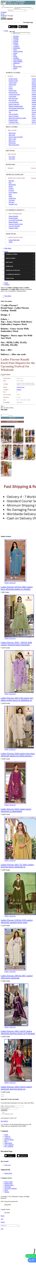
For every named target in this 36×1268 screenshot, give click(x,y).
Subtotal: (3, 17)
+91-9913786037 (7, 1)
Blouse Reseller (13, 222)
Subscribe (4, 1110)
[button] (18, 1265)
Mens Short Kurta (14, 145)
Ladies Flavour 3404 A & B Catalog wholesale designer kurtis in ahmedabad (16, 1089)
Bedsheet (10, 168)
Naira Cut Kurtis (13, 116)
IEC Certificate (8, 1146)
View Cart (4, 19)
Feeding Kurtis (13, 79)
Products (7, 284)
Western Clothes (13, 228)
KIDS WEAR (12, 154)
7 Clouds (15, 44)
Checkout (10, 19)
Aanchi (15, 56)
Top (10, 112)
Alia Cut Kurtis (13, 114)
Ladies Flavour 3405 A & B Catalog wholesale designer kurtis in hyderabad (18, 1032)
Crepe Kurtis (12, 96)
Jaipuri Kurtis (13, 90)
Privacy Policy (8, 1182)
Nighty (11, 242)
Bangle (11, 186)
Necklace (11, 190)
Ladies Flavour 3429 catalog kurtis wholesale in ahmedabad (16, 810)
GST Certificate (9, 1145)
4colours (15, 43)
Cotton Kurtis (13, 82)
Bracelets (11, 180)
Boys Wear (12, 157)
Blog (5, 1141)
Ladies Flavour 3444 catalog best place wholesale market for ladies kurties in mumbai (18, 755)
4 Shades (15, 41)
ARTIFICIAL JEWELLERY (16, 178)
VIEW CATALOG (10, 583)
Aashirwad (16, 63)
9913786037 (4, 1121)
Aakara (15, 53)
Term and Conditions (10, 1188)
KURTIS (10, 76)
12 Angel (15, 39)
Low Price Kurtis (14, 102)
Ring (10, 182)
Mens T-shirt (12, 139)
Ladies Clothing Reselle (15, 213)
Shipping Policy (9, 1185)
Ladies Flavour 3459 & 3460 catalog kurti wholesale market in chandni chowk (17, 589)
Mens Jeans (12, 141)
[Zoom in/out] (3, 1094)
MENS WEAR (12, 130)
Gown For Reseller (14, 226)
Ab (14, 65)
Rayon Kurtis (13, 100)
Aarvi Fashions (17, 60)
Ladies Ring (12, 198)
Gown (10, 86)
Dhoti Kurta (12, 143)
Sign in (16, 3)
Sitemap (6, 1192)
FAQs (6, 1190)
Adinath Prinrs (17, 66)
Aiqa (14, 70)
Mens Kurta (12, 133)
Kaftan (11, 88)
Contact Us (10, 3)
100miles (15, 38)
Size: (2, 406)
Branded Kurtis (13, 120)
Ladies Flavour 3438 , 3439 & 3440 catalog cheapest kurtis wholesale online (16, 644)
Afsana (15, 68)
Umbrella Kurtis (13, 122)
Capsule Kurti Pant (14, 94)
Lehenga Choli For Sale (16, 224)
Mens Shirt (12, 135)
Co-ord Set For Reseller (16, 220)
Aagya (15, 49)
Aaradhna (16, 58)
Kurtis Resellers (13, 218)
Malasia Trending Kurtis (16, 106)
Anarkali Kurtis (13, 110)
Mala (10, 194)
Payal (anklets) (13, 192)
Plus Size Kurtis (13, 98)
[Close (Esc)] (1, 1094)
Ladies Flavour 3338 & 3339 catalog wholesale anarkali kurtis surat (17, 921)
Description (7, 296)
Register (21, 3)
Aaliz (14, 55)
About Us (7, 1136)
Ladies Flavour (20, 387)
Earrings (11, 188)
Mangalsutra (12, 184)
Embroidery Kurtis (14, 124)
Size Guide (4, 409)
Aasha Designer (17, 61)
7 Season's (16, 46)
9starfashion (16, 48)
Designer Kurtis (13, 81)
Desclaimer (7, 1187)
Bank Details (8, 1143)
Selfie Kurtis (12, 84)
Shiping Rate (8, 1173)
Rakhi (10, 196)
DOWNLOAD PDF (8, 426)
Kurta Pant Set (13, 92)
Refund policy (8, 1183)
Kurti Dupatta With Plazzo (16, 108)
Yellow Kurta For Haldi (16, 137)
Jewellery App (13, 204)
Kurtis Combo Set (14, 104)
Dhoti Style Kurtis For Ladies (17, 118)
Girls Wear (12, 159)
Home (6, 31)
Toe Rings (12, 200)
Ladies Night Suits (14, 240)
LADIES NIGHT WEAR (15, 237)
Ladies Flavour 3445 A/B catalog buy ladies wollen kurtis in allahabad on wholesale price (17, 700)
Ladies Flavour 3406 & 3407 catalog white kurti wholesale (17, 977)
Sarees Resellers (13, 216)
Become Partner (9, 1139)
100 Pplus (16, 36)
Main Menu (7, 248)
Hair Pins (11, 202)
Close (11, 15)
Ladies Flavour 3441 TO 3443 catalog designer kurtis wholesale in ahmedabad (17, 866)
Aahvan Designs (18, 51)
